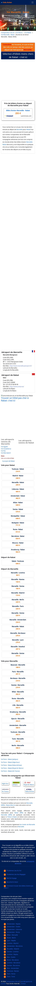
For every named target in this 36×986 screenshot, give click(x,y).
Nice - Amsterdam (13, 968)
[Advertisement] (18, 81)
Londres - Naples (12, 954)
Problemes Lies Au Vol (14, 871)
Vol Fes (3, 451)
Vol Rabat (28, 33)
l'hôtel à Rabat (12, 817)
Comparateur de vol (7, 33)
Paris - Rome (11, 974)
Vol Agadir (4, 447)
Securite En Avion (12, 882)
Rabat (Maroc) (10, 805)
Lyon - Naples (11, 940)
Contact (23, 984)
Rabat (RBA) (19, 813)
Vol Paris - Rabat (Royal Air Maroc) (12, 768)
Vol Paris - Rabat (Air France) (10, 771)
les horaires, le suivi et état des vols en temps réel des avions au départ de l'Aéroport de (18, 47)
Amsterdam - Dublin (13, 927)
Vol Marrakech (6, 453)
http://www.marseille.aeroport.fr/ (21, 366)
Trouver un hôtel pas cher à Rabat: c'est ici (15, 399)
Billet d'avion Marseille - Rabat (18, 110)
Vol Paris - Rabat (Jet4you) (9, 759)
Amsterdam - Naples (13, 924)
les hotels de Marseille (27, 824)
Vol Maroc (19, 33)
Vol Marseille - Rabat (8, 35)
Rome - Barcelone (13, 960)
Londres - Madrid (12, 943)
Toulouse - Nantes (13, 971)
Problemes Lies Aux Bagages (16, 874)
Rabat (28, 129)
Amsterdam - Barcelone (15, 946)
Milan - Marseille (12, 935)
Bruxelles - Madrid (13, 949)
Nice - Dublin (11, 957)
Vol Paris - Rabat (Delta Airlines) (11, 765)
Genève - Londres (13, 952)
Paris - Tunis (11, 977)
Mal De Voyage (12, 878)
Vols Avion (7, 2)
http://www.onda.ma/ (17, 386)
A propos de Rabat (8, 461)
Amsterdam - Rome (13, 932)
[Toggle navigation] (32, 2)
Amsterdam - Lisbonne (14, 929)
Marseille (19, 129)
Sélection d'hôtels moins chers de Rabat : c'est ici (18, 55)
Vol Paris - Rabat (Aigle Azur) (10, 762)
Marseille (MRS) (6, 815)
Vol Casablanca (6, 449)
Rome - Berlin (11, 938)
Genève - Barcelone (13, 965)
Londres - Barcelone (13, 963)
